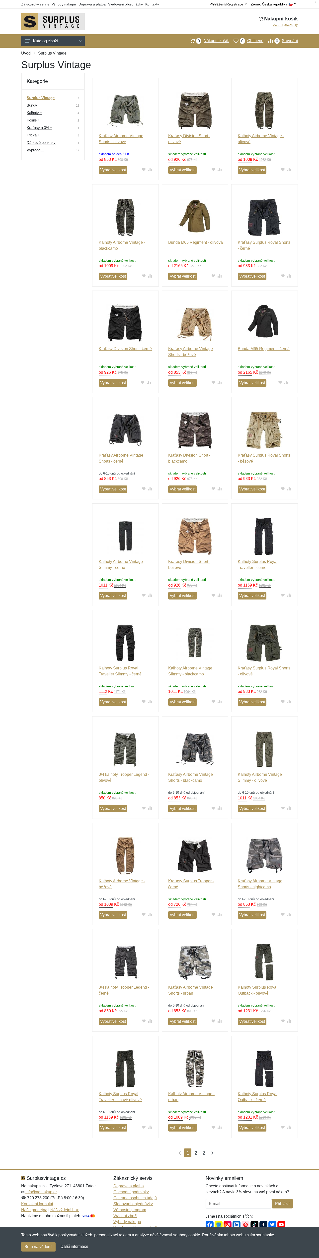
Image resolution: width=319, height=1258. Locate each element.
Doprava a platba (92, 4)
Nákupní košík (213, 41)
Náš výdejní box (64, 1210)
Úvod (26, 53)
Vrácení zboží (125, 1216)
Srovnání (287, 41)
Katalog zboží (45, 41)
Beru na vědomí (38, 1247)
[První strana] (178, 1152)
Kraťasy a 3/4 (39, 127)
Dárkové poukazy (41, 142)
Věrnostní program (129, 1210)
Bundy (33, 105)
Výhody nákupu (64, 4)
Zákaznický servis (35, 4)
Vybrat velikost (113, 170)
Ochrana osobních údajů (135, 1198)
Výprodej (35, 150)
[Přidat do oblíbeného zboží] (144, 169)
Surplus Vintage (41, 98)
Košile (33, 120)
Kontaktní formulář (37, 1204)
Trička (33, 135)
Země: (269, 4)
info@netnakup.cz (41, 1192)
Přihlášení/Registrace (226, 4)
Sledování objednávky (125, 4)
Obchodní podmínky (131, 1192)
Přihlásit (282, 1203)
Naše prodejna (34, 1210)
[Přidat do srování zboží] (150, 169)
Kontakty (152, 4)
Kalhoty (34, 113)
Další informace (74, 1246)
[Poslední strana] (211, 1152)
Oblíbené (252, 41)
